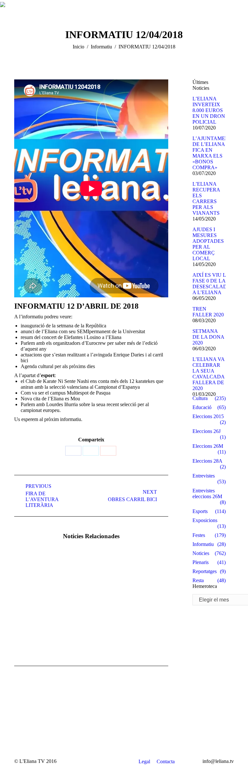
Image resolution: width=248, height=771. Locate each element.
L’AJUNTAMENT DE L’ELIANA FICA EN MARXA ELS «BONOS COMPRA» (212, 153)
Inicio (78, 46)
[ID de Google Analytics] (108, 451)
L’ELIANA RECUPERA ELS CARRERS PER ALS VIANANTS (206, 198)
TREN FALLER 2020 (208, 311)
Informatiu (101, 46)
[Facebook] (73, 451)
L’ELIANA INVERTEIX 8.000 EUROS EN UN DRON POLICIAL (208, 110)
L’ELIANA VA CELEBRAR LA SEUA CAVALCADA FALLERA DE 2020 (208, 373)
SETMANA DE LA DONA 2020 (208, 336)
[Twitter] (91, 451)
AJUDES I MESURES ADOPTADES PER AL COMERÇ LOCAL (208, 244)
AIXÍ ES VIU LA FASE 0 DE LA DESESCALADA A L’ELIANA (211, 283)
